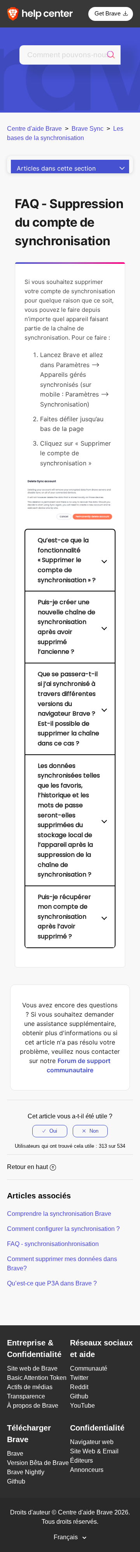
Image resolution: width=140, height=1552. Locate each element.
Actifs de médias (29, 1387)
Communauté (88, 1368)
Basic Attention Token (36, 1377)
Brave (15, 1453)
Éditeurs (81, 1460)
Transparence (26, 1396)
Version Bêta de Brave (38, 1463)
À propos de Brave (32, 1405)
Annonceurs (86, 1470)
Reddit (79, 1387)
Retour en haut (27, 1167)
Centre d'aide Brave (34, 128)
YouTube (82, 1405)
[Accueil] (42, 13)
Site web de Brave (32, 1368)
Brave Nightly (25, 1472)
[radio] (49, 1131)
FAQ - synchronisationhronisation (53, 1244)
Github (79, 1396)
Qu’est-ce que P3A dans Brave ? (52, 1283)
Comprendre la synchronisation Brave (59, 1213)
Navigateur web (92, 1442)
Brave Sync (87, 128)
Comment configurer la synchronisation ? (63, 1229)
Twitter (79, 1377)
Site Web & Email (94, 1451)
